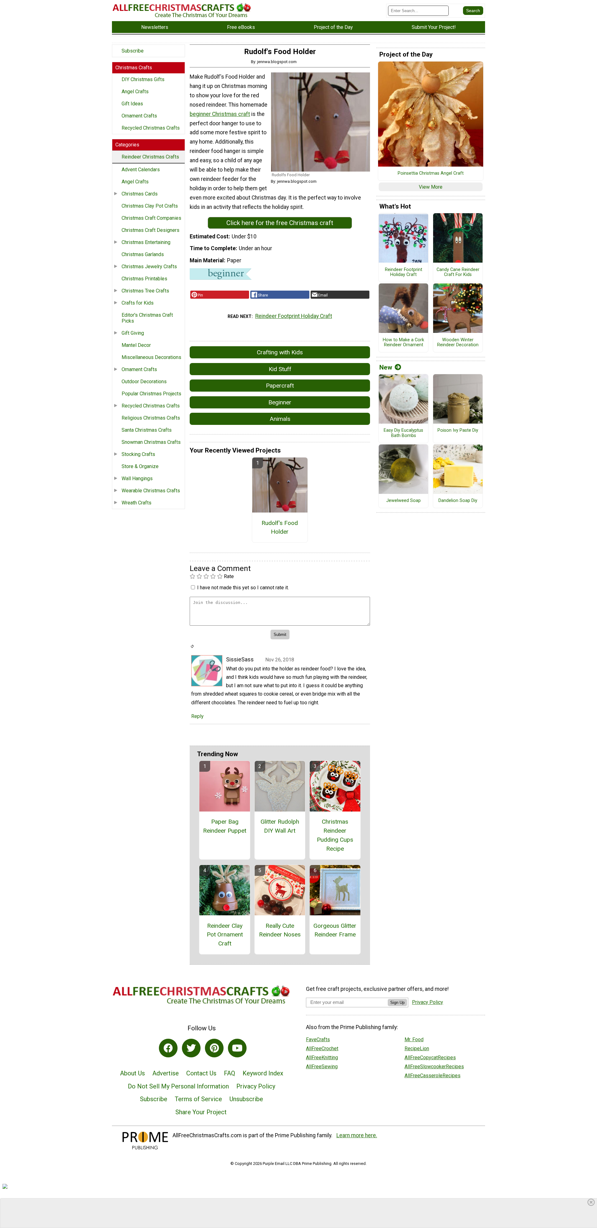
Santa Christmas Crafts (147, 430)
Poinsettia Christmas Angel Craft (431, 173)
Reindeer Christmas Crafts (150, 157)
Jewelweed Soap (403, 500)
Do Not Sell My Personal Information (178, 1086)
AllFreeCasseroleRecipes (432, 1076)
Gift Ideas (132, 104)
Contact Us (201, 1073)
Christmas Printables (144, 279)
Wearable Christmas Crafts (151, 491)
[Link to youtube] (237, 1048)
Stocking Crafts (138, 454)
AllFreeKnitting (322, 1057)
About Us (132, 1073)
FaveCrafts (318, 1039)
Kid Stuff (280, 369)
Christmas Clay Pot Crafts (150, 206)
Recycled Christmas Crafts (151, 128)
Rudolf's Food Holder (279, 527)
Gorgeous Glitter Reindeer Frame (334, 930)
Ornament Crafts (139, 116)
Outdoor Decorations (144, 381)
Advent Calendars (141, 169)
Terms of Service (198, 1099)
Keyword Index (263, 1073)
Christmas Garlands (143, 254)
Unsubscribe (246, 1099)
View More (430, 187)
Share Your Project (201, 1112)
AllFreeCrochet (322, 1048)
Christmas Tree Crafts (145, 291)
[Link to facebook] (168, 1048)
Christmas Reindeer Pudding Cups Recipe (335, 835)
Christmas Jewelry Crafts (149, 266)
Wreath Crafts (136, 503)
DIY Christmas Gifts (143, 79)
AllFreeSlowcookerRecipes (434, 1066)
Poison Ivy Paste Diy (457, 430)
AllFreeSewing (322, 1066)
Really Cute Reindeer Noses (280, 930)
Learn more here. (356, 1135)
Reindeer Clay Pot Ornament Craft (225, 934)
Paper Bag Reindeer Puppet (224, 826)
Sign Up (397, 1002)
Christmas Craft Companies (151, 218)
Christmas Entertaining (146, 242)
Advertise (165, 1073)
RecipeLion (417, 1048)
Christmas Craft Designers (150, 230)
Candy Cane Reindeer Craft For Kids (458, 272)
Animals (280, 418)
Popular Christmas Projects (151, 394)
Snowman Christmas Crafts (151, 442)
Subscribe (133, 51)
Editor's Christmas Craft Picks (147, 318)
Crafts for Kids (138, 303)
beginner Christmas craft (220, 114)
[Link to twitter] (191, 1048)
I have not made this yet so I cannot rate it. (243, 588)
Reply (197, 716)
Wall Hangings (137, 478)
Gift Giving (133, 333)
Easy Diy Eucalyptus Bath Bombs (403, 433)
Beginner (279, 402)
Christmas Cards (140, 194)
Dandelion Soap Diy (457, 500)
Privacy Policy (255, 1086)
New (385, 367)
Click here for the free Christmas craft (279, 223)
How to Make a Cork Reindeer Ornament (403, 343)
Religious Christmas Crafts (151, 418)
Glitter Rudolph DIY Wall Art (280, 826)
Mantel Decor (136, 345)
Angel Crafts (135, 91)
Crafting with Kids (280, 352)
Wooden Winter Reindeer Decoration (458, 343)
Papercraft (280, 385)
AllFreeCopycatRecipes (430, 1057)
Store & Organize (140, 466)
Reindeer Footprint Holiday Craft (293, 316)
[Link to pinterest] (214, 1048)
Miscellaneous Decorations (151, 357)
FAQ (229, 1073)
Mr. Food (414, 1039)
